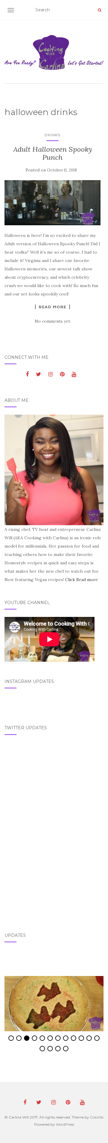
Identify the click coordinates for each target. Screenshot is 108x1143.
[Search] (99, 10)
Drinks (52, 135)
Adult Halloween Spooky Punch (52, 153)
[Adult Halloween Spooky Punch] (52, 202)
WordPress (65, 1124)
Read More (52, 306)
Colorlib (97, 1117)
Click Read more (81, 579)
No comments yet (52, 321)
